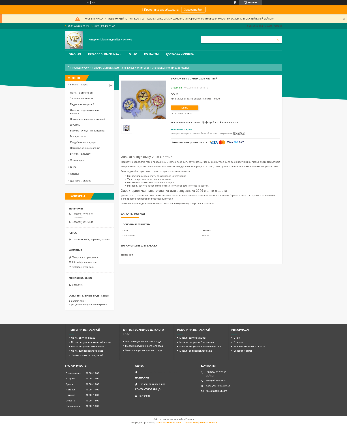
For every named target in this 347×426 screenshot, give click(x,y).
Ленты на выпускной (81, 92)
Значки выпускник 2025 (135, 67)
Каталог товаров (79, 84)
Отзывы (74, 173)
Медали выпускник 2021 (192, 337)
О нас (133, 54)
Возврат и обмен (243, 350)
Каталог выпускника (103, 54)
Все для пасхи (78, 136)
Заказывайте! (193, 9)
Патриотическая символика (85, 148)
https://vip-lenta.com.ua (84, 262)
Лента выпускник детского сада (143, 341)
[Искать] (278, 39)
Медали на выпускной (82, 104)
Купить (184, 107)
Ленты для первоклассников (87, 350)
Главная (75, 54)
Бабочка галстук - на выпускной (87, 130)
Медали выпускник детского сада (144, 346)
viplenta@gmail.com (83, 267)
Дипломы (75, 125)
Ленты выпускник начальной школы (91, 342)
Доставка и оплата (180, 54)
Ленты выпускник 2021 (83, 337)
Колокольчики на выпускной (87, 355)
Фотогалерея (77, 160)
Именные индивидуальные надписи (84, 112)
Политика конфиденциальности (200, 422)
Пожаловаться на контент (169, 422)
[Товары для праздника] (74, 40)
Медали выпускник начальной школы (200, 346)
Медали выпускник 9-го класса (196, 342)
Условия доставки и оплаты (249, 346)
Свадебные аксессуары (83, 142)
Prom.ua (189, 419)
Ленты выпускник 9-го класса (87, 346)
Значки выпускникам (106, 67)
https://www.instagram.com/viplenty (88, 304)
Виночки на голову (80, 153)
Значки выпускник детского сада (143, 350)
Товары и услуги (81, 67)
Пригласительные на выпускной (87, 119)
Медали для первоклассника (195, 350)
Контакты (151, 54)
